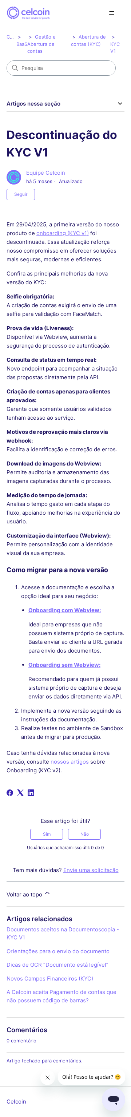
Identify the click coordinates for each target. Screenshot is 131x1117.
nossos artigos (70, 761)
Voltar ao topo (25, 894)
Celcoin (15, 37)
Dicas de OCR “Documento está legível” (57, 964)
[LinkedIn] (31, 792)
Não (84, 834)
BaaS (21, 44)
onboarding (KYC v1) (62, 233)
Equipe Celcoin (45, 172)
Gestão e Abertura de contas (41, 44)
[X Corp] (20, 792)
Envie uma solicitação (91, 870)
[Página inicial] (28, 13)
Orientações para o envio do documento (58, 951)
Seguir (20, 194)
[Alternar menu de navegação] (111, 13)
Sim (47, 834)
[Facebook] (10, 792)
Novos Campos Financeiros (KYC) (50, 978)
